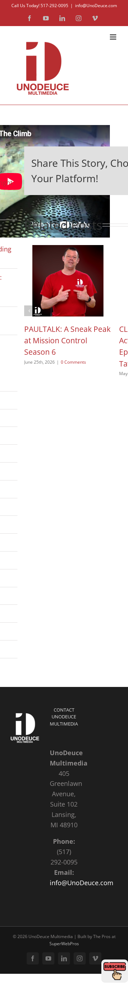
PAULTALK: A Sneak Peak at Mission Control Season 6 (67, 340)
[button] (29, 310)
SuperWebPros (64, 944)
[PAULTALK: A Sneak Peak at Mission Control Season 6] (67, 249)
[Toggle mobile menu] (113, 37)
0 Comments (73, 362)
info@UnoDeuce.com (96, 6)
